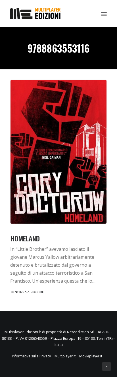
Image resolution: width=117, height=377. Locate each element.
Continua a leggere (27, 292)
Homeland (25, 238)
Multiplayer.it (65, 356)
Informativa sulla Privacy (31, 356)
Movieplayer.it (90, 356)
